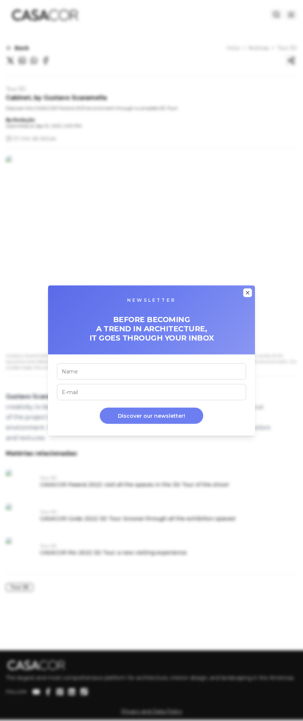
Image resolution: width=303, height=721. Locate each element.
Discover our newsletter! (151, 416)
